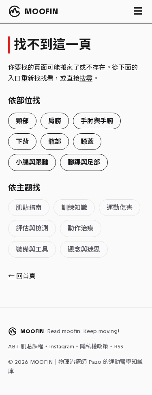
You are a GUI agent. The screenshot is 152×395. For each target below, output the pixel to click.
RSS (118, 346)
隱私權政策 (94, 346)
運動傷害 (120, 207)
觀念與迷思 (84, 249)
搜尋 (85, 78)
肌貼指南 (29, 207)
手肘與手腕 (97, 121)
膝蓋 (87, 141)
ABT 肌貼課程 (25, 346)
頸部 (22, 121)
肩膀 (54, 121)
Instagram (61, 346)
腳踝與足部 (84, 162)
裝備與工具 (32, 249)
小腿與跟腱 (32, 162)
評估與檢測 (32, 228)
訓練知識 (74, 207)
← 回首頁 (22, 276)
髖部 (54, 141)
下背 (22, 141)
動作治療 (81, 228)
